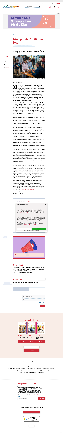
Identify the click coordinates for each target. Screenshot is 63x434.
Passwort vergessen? (25, 302)
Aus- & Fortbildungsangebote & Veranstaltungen (46, 368)
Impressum (41, 407)
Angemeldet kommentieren (21, 289)
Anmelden (42, 305)
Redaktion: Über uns (44, 3)
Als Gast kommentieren (37, 289)
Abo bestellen (31, 350)
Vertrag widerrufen (27, 412)
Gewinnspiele (33, 366)
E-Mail (19, 295)
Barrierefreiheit (36, 407)
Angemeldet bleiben (41, 302)
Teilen (7, 61)
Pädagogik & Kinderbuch (12, 1)
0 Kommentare (19, 82)
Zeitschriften (51, 1)
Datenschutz (31, 407)
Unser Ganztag (20, 1)
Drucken (7, 59)
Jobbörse (58, 3)
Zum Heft (22, 341)
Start (17, 10)
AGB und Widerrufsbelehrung (24, 407)
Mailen (7, 67)
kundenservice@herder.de (33, 372)
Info (60, 1)
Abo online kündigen (41, 372)
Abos (46, 10)
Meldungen (16, 30)
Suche (26, 5)
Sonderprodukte (37, 10)
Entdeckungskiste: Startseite (7, 30)
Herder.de (4, 1)
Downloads (54, 3)
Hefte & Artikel (29, 10)
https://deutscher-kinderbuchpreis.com (27, 189)
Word (7, 56)
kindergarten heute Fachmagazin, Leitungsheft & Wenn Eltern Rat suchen (20, 370)
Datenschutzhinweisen (37, 394)
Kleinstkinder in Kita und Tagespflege (37, 370)
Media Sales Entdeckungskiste (15, 368)
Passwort (19, 299)
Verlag (56, 1)
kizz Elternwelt (52, 370)
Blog (43, 10)
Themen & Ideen (22, 10)
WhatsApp (31, 368)
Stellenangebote (36, 368)
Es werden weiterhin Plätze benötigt (22, 272)
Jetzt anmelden (41, 398)
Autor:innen (49, 3)
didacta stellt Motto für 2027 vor (28, 267)
